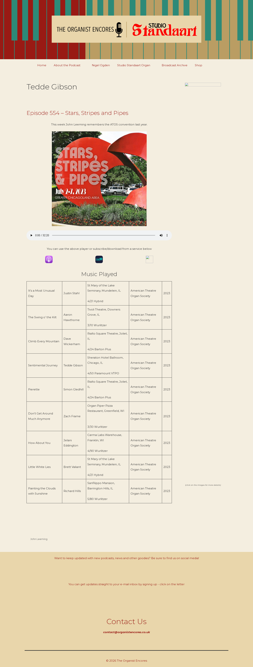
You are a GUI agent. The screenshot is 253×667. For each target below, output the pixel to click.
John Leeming (38, 539)
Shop (198, 65)
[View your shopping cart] (215, 65)
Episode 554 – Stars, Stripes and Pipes (77, 113)
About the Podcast (67, 65)
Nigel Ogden (101, 65)
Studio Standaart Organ (133, 65)
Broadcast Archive (174, 65)
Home (41, 65)
